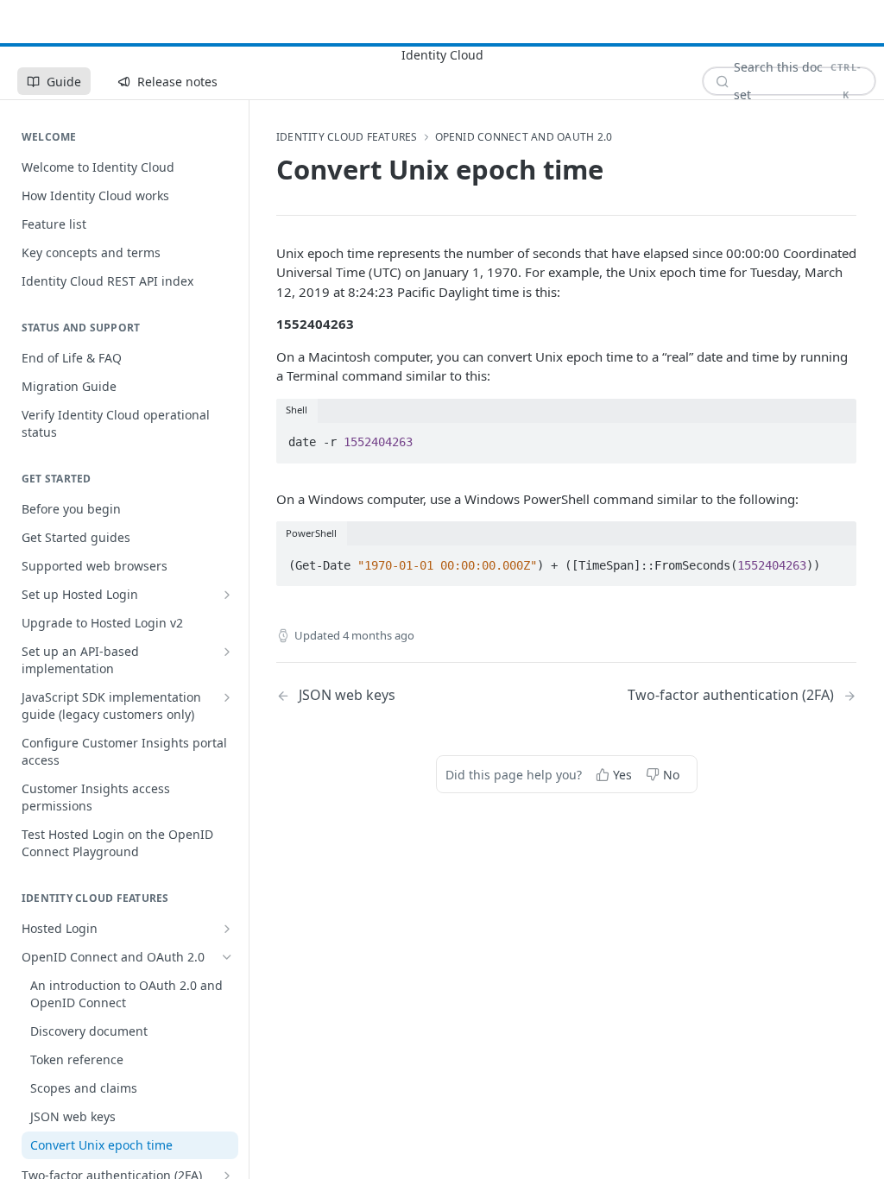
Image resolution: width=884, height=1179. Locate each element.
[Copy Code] (835, 420)
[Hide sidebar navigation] (245, 460)
